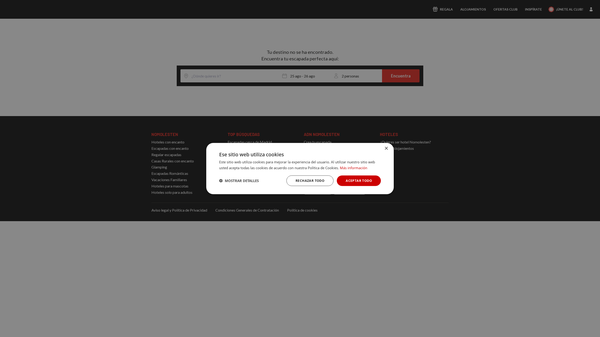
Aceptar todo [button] (359, 180)
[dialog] (300, 168)
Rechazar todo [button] (310, 180)
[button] (239, 180)
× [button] (386, 148)
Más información (353, 167)
